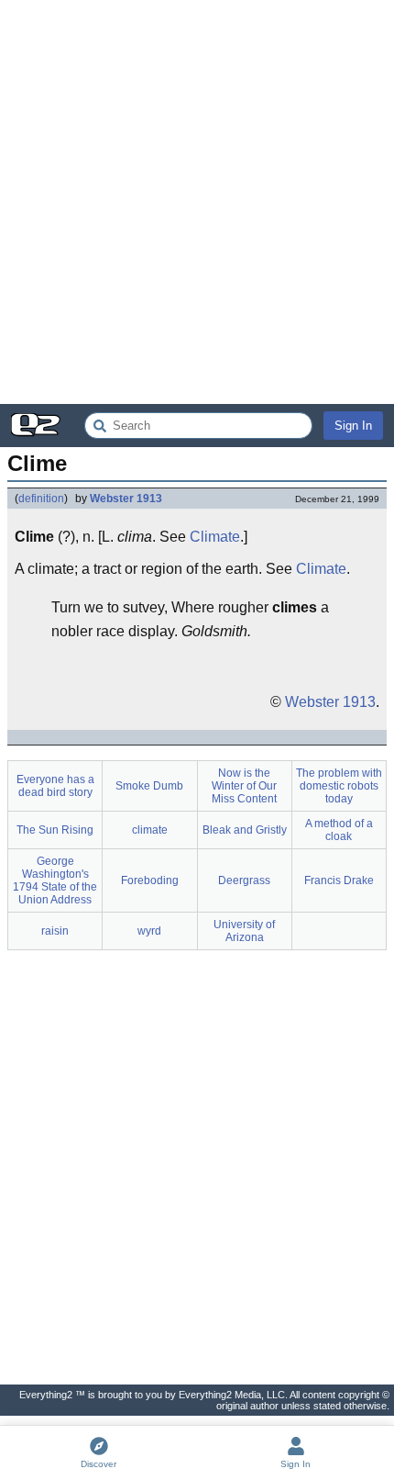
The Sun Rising (54, 830)
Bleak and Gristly (244, 830)
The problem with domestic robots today (339, 786)
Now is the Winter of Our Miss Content (244, 786)
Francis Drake (339, 880)
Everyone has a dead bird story (55, 786)
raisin (55, 931)
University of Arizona (244, 931)
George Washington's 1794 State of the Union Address (55, 880)
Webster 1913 (126, 498)
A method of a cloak (339, 830)
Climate (215, 536)
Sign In (353, 425)
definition (41, 498)
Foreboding (150, 880)
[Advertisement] (197, 202)
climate (150, 830)
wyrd (149, 931)
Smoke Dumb (149, 785)
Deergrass (244, 880)
